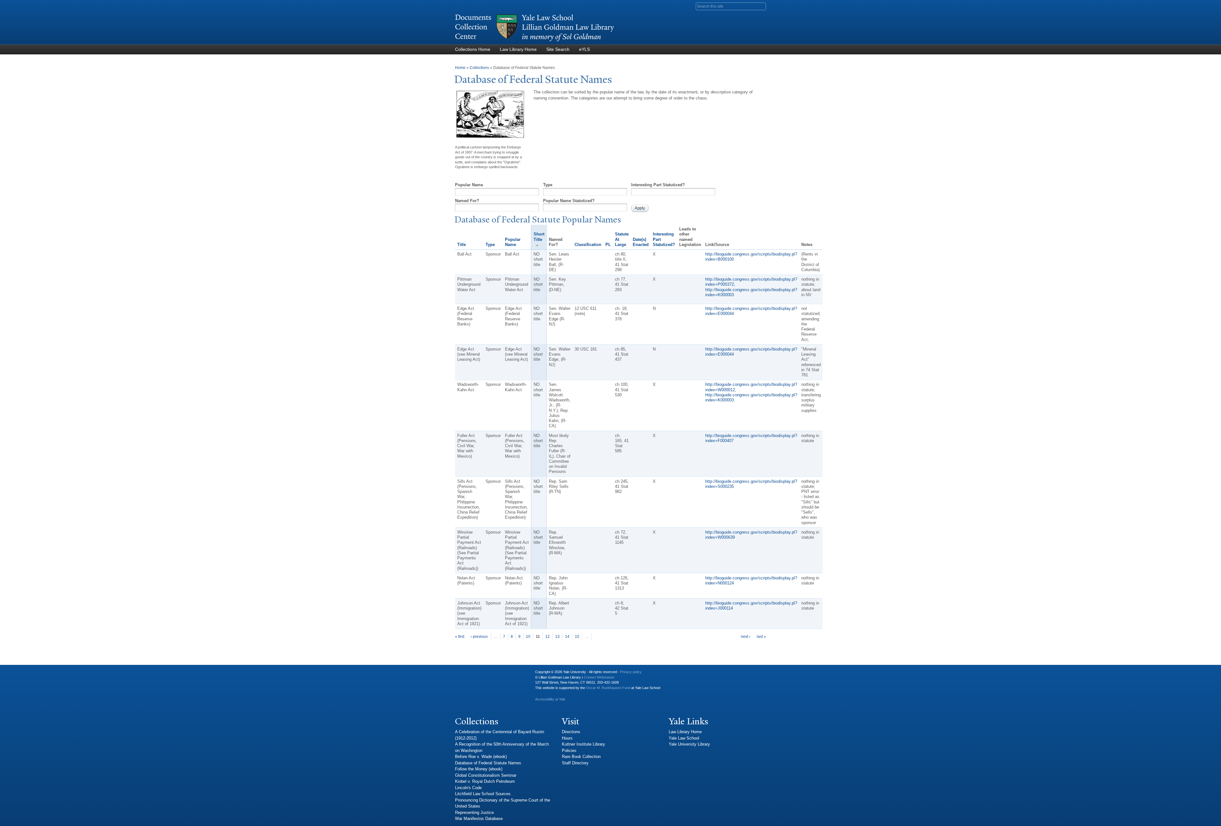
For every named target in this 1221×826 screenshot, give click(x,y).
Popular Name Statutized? (569, 200)
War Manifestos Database (479, 818)
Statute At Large (622, 239)
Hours (567, 738)
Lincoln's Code (468, 787)
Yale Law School (684, 738)
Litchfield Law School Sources (483, 793)
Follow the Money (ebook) (478, 769)
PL (608, 244)
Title (461, 244)
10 (528, 636)
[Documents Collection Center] (534, 41)
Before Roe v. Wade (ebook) (481, 756)
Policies (569, 750)
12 (547, 636)
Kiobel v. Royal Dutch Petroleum (485, 781)
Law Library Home (518, 49)
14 (567, 636)
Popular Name (469, 184)
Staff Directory (575, 763)
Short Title (539, 237)
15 (577, 636)
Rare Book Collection (581, 756)
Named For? (467, 200)
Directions (571, 731)
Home (460, 67)
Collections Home (472, 49)
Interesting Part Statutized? (658, 184)
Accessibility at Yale (550, 699)
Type (547, 184)
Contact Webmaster (599, 677)
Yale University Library (689, 744)
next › (745, 636)
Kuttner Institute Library (583, 744)
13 (557, 636)
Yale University (465, 674)
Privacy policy (631, 672)
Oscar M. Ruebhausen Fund (608, 688)
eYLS (584, 49)
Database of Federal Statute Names (488, 763)
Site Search (557, 49)
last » (761, 636)
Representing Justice (474, 812)
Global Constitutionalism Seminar (485, 775)
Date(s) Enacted (641, 242)
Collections (479, 67)
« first (459, 636)
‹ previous (479, 636)
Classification (588, 244)
